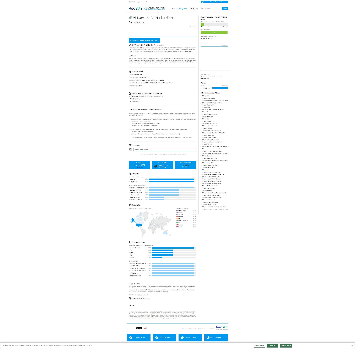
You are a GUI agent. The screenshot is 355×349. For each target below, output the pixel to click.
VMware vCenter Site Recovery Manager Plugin (215, 160)
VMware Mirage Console (209, 204)
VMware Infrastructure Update (210, 140)
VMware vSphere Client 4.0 (209, 126)
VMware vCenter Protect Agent (211, 195)
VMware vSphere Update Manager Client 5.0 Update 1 (217, 153)
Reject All (272, 345)
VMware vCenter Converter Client (211, 172)
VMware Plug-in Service (208, 188)
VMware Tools (206, 112)
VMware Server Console (208, 98)
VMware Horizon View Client (210, 123)
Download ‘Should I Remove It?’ (212, 2)
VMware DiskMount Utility (209, 158)
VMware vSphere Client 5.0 (209, 114)
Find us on (139, 337)
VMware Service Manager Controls (211, 103)
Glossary (184, 328)
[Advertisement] (214, 58)
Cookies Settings (259, 345)
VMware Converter (207, 156)
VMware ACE (205, 170)
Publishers (194, 8)
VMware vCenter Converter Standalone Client (215, 209)
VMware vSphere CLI (208, 135)
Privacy (194, 328)
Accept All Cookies (286, 345)
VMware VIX (205, 119)
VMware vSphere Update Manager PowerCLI (214, 193)
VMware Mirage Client (208, 163)
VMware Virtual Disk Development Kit (212, 142)
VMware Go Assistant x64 (209, 200)
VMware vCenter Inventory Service (211, 183)
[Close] (352, 346)
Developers (200, 328)
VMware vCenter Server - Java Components (214, 149)
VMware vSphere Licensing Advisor (212, 197)
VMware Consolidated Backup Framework (213, 207)
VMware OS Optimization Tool (210, 186)
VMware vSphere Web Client (210, 165)
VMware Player (206, 107)
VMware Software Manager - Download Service (215, 100)
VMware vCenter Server (208, 167)
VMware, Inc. (139, 22)
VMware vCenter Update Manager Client (213, 174)
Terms (189, 328)
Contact (212, 328)
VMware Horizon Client (208, 121)
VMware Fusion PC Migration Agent (212, 151)
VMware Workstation (208, 105)
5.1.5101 (204, 88)
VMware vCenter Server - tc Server (211, 181)
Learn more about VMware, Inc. (141, 298)
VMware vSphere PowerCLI (209, 137)
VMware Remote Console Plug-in (211, 130)
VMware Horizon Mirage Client (210, 177)
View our (215, 337)
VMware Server (206, 96)
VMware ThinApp (207, 128)
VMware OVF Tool (207, 144)
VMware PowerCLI (207, 190)
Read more (188, 51)
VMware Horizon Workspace (210, 202)
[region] (177, 345)
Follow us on (164, 337)
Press (207, 328)
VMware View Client (207, 116)
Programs (183, 8)
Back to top (132, 305)
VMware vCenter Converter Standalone (213, 109)
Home (173, 8)
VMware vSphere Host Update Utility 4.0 (213, 133)
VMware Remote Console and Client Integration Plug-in (217, 146)
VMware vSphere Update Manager (211, 179)
